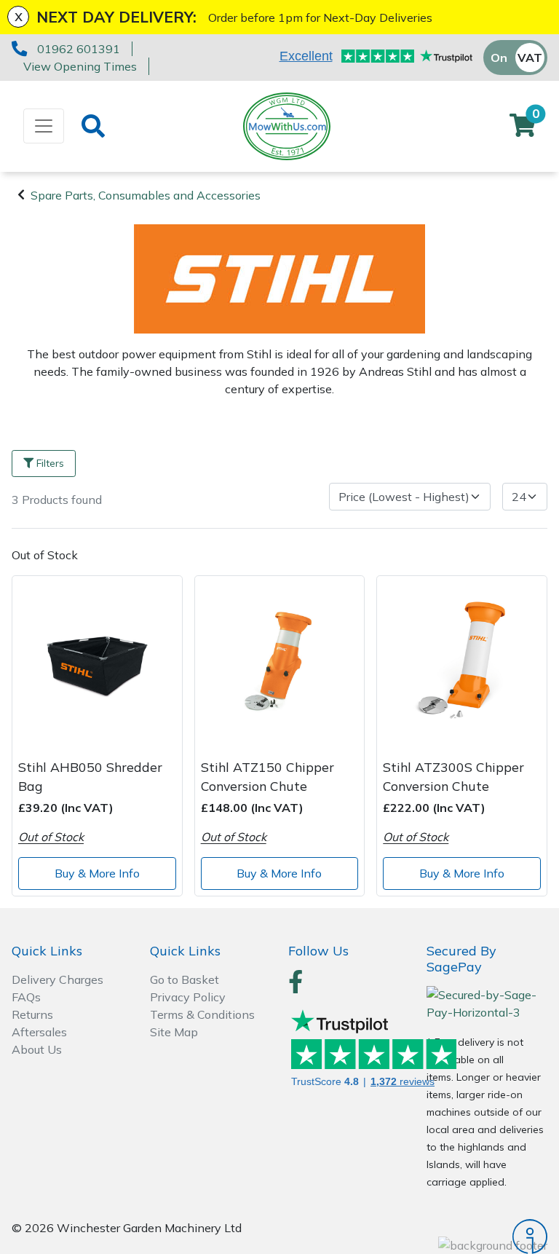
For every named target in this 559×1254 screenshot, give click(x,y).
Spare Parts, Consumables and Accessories (146, 195)
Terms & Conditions (202, 1014)
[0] (523, 129)
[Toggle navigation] (43, 126)
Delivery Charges (57, 979)
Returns (32, 1014)
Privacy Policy (188, 997)
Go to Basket (184, 979)
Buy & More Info (97, 873)
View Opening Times (80, 66)
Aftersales (39, 1032)
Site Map (174, 1032)
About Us (37, 1049)
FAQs (26, 997)
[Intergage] (487, 1236)
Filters (50, 463)
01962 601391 (78, 49)
